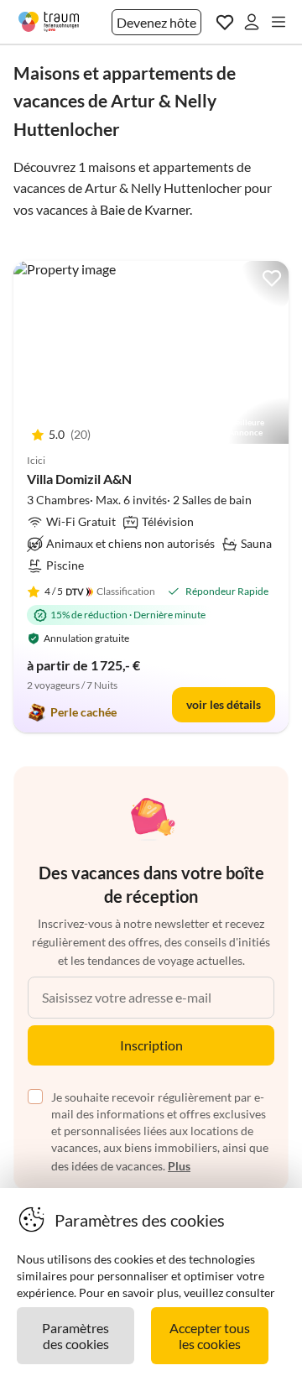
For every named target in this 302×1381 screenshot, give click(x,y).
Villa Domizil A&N (79, 479)
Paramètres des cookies (75, 1336)
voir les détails (223, 704)
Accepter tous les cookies (209, 1336)
